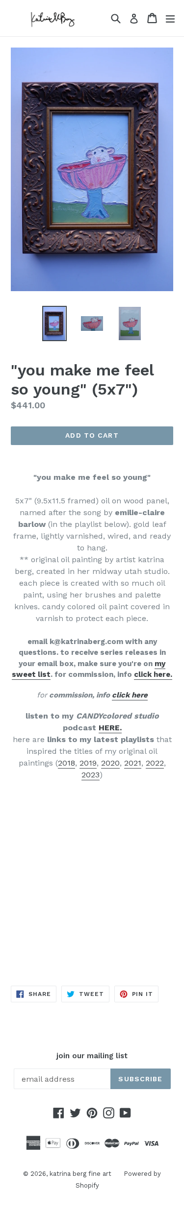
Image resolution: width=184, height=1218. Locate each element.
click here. (153, 674)
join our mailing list (92, 1055)
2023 (90, 774)
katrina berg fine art (80, 1173)
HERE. (110, 727)
